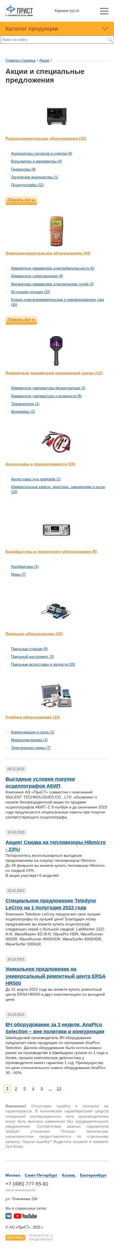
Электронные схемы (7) (30, 748)
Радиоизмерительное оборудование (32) (46, 138)
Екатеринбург (93, 1175)
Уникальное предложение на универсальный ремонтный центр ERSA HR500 (56, 976)
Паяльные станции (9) (29, 649)
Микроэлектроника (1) (29, 740)
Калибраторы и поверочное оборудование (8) (51, 551)
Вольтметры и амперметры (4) (36, 161)
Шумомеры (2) (23, 411)
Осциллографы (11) (27, 185)
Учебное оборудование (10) (33, 717)
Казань (69, 1175)
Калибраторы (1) (24, 567)
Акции (44, 60)
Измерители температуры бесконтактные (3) (48, 388)
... (50, 1088)
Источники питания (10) (30, 292)
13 (59, 1088)
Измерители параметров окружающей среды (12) (54, 373)
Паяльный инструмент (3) (32, 657)
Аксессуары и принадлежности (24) (40, 464)
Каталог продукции (32, 29)
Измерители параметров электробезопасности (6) (52, 268)
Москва (13, 1175)
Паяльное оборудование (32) (34, 633)
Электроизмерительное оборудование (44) (48, 253)
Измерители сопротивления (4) (37, 276)
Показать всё (19, 200)
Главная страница (20, 60)
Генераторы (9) (23, 169)
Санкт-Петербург (41, 1175)
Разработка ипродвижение (30, 1237)
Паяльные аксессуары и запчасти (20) (43, 664)
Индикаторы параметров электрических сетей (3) (52, 284)
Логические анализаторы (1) (34, 177)
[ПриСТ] (19, 15)
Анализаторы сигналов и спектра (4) (41, 153)
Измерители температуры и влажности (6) (46, 396)
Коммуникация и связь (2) (32, 732)
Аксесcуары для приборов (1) (36, 479)
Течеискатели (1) (25, 404)
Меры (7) (18, 574)
